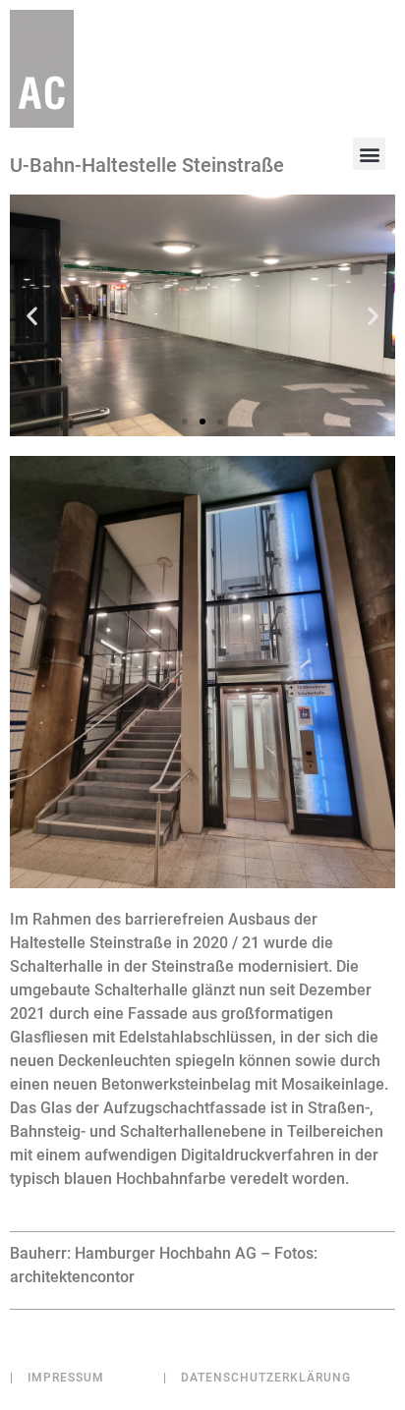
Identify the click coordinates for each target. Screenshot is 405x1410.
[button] (369, 154)
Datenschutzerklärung (257, 1377)
